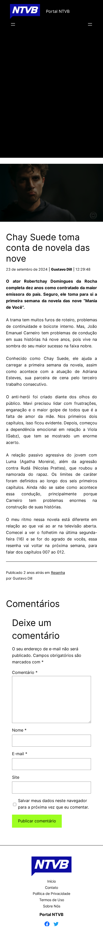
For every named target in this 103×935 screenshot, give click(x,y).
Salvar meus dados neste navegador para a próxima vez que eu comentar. (53, 804)
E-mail (19, 753)
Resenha (58, 572)
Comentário (25, 672)
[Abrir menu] (13, 24)
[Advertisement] (51, 99)
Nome (19, 730)
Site (15, 777)
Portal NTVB (58, 11)
